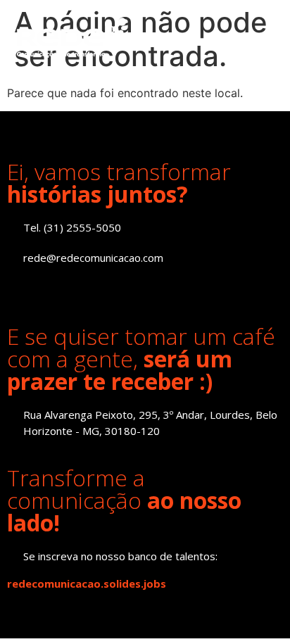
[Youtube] (79, 288)
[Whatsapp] (111, 288)
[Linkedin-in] (16, 288)
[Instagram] (47, 288)
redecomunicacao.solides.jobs (86, 583)
